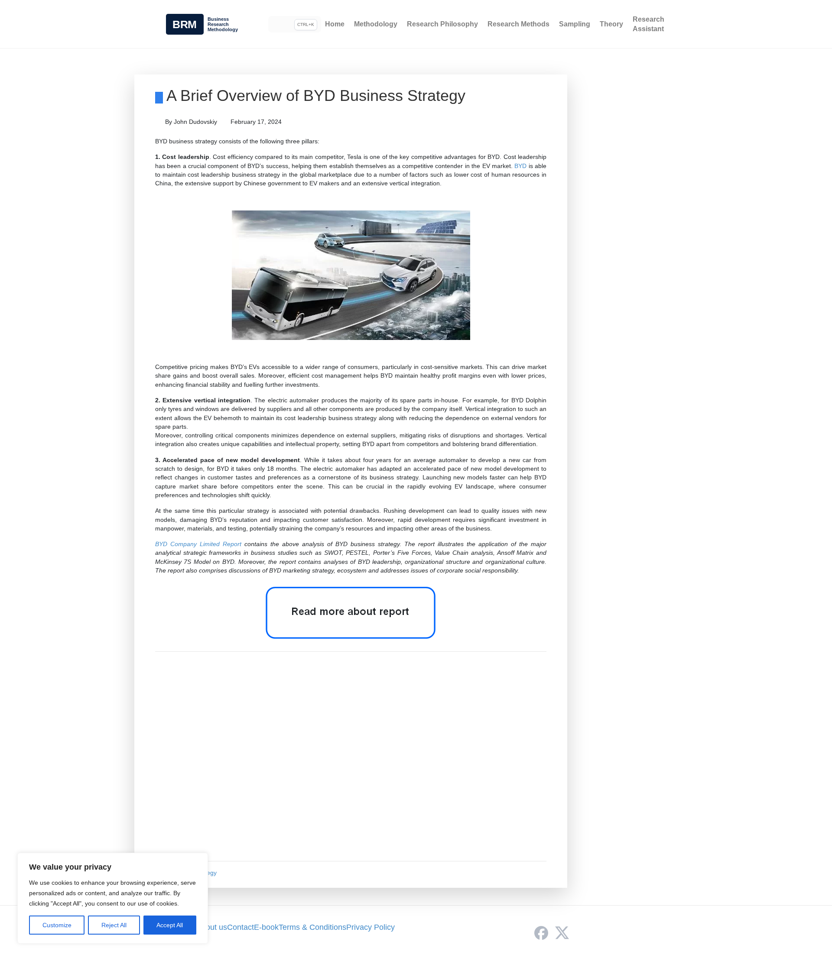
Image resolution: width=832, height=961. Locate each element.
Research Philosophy (442, 24)
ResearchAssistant (648, 24)
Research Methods (518, 24)
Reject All (114, 925)
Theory (611, 24)
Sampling (574, 24)
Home (334, 24)
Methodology (375, 24)
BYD (520, 165)
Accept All (169, 925)
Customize (57, 925)
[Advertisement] (350, 756)
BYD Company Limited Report (198, 543)
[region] (112, 898)
